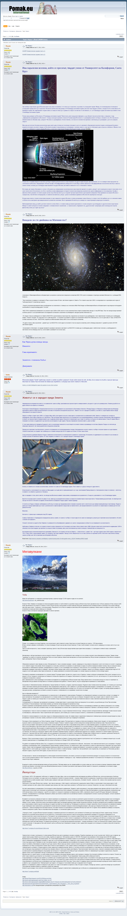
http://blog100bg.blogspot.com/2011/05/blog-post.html (36, 878)
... (8, 36)
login (16, 16)
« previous (118, 34)
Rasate (8, 46)
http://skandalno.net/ (27, 885)
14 (9, 36)
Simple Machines (66, 912)
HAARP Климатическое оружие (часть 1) (33, 51)
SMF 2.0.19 (52, 912)
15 (10, 36)
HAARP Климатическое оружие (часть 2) (33, 54)
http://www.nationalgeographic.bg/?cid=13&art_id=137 (37, 880)
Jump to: (111, 901)
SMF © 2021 (58, 912)
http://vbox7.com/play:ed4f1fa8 (30, 871)
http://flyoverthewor (27, 768)
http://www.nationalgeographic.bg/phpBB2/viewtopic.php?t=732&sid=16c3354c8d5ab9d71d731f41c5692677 (51, 882)
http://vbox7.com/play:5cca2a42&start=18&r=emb (35, 828)
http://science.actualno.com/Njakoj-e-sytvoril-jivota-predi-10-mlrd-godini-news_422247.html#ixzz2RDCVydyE (58, 538)
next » (122, 34)
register (21, 16)
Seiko (8, 375)
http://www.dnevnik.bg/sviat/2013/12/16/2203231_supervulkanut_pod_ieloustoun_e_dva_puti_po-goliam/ (50, 883)
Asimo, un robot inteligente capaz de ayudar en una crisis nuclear (40, 385)
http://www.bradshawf (28, 600)
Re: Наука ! (29, 45)
